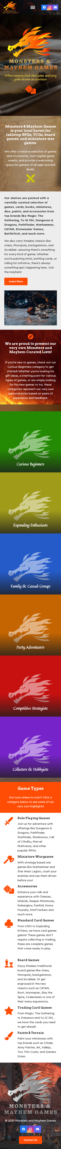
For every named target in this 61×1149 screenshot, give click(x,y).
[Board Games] (10, 963)
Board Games (28, 960)
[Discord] (55, 7)
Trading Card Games (34, 1007)
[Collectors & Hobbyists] (30, 747)
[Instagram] (50, 7)
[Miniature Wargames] (10, 859)
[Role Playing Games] (10, 821)
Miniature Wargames (35, 856)
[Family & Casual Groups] (30, 564)
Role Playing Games (33, 818)
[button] (32, 7)
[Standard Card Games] (10, 923)
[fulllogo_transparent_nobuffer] (10, 7)
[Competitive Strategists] (30, 686)
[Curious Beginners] (30, 441)
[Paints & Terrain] (10, 1036)
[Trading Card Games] (10, 1010)
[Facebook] (44, 7)
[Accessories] (10, 889)
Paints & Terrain (30, 1033)
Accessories (27, 886)
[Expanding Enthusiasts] (30, 502)
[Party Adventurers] (30, 625)
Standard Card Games (35, 920)
